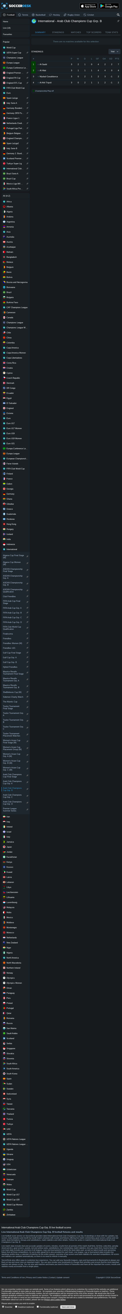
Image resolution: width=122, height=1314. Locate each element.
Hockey (56, 15)
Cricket (90, 15)
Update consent (63, 1278)
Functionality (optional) (48, 1307)
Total (113, 52)
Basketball (40, 15)
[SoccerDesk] (16, 6)
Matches (76, 32)
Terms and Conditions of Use (13, 1278)
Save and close (68, 1307)
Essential (8, 1307)
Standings (58, 32)
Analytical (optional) (26, 1307)
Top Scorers (93, 32)
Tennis (25, 15)
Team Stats (111, 32)
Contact (52, 1278)
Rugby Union (74, 15)
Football (10, 15)
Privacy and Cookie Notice (37, 1278)
